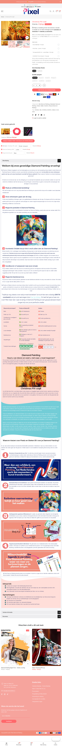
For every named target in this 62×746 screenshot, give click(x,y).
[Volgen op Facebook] (1, 694)
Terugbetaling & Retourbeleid (39, 693)
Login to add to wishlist (40, 118)
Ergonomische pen (7, 153)
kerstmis (49, 109)
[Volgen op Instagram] (4, 694)
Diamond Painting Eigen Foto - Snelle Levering (13, 667)
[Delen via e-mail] (41, 115)
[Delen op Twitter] (35, 115)
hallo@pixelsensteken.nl (33, 4)
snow (57, 109)
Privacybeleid (35, 691)
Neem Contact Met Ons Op (38, 688)
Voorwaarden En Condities (38, 699)
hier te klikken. (36, 297)
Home (2, 16)
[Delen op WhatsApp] (44, 115)
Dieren (38, 105)
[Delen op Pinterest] (38, 115)
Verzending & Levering (37, 696)
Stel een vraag (36, 100)
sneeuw (54, 109)
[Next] (27, 30)
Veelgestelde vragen (37, 701)
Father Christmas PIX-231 (38, 667)
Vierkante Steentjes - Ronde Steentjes (41, 686)
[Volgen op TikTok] (7, 694)
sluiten (1, 1)
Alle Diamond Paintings (44, 104)
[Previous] (3, 30)
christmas (44, 109)
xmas (33, 111)
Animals (37, 109)
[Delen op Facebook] (32, 115)
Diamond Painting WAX (8, 149)
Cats (40, 109)
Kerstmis (46, 105)
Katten (42, 105)
